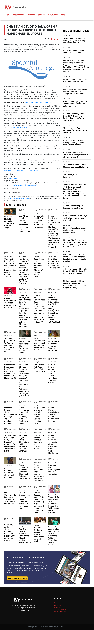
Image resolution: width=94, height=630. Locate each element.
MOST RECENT (18, 15)
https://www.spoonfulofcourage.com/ (38, 102)
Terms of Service (60, 609)
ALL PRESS (31, 15)
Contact (57, 607)
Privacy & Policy (60, 612)
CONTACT (41, 15)
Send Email (13, 178)
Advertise (57, 605)
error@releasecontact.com (19, 198)
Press (56, 603)
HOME (8, 15)
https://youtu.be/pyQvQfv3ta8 (16, 127)
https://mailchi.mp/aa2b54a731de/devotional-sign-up (22, 170)
